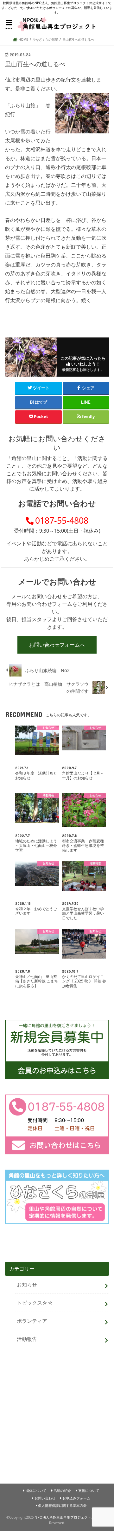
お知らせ (27, 1284)
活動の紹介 (62, 1490)
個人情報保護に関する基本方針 (62, 1505)
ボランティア (32, 1320)
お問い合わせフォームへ (57, 644)
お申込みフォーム (76, 1498)
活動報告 (27, 1339)
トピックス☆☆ (35, 1302)
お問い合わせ (45, 1498)
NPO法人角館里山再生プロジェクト (63, 1517)
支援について (88, 1490)
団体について (36, 1490)
